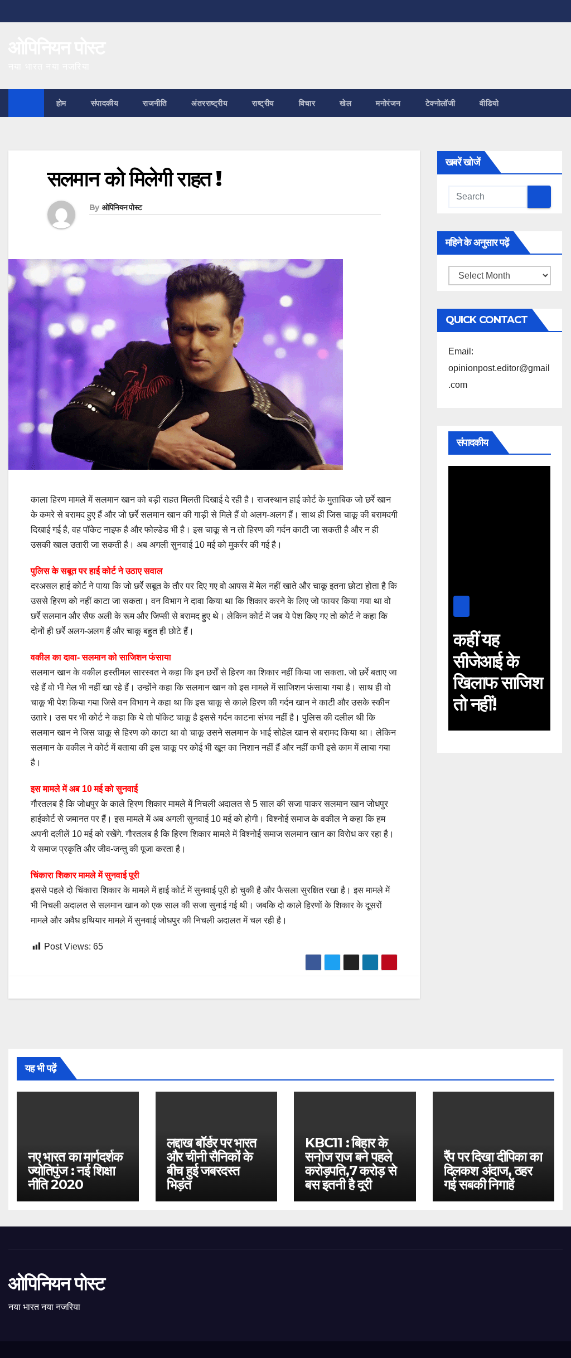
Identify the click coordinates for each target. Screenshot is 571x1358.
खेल (345, 103)
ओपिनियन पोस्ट (56, 47)
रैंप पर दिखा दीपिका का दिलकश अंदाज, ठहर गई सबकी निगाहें (493, 1170)
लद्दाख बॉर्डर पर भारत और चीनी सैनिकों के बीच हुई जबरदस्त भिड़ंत (212, 1163)
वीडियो (489, 103)
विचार (307, 103)
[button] (554, 103)
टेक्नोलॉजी (440, 103)
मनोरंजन (388, 103)
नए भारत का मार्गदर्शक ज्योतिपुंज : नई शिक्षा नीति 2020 (75, 1170)
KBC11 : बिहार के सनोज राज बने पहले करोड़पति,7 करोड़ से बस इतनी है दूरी (350, 1163)
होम (61, 103)
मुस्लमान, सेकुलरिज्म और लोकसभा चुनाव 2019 (526, 671)
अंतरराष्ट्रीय (209, 103)
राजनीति (155, 103)
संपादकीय (105, 103)
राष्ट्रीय (263, 103)
